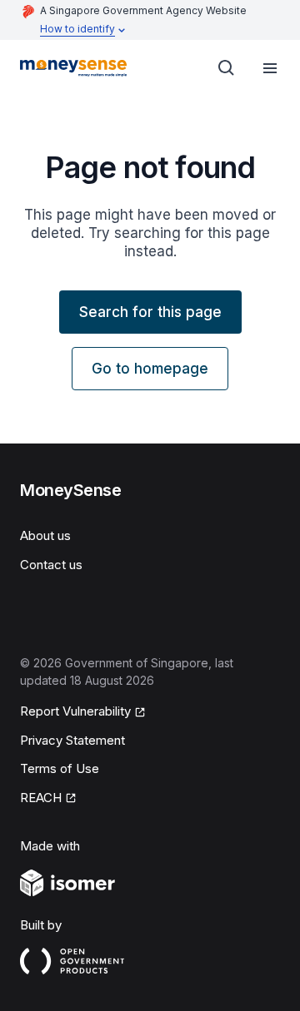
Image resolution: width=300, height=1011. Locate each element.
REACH (41, 797)
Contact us (51, 564)
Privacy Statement (72, 740)
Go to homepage (150, 368)
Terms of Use (59, 768)
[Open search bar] (227, 68)
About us (45, 535)
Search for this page (150, 312)
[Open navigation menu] (270, 68)
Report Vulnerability (75, 711)
